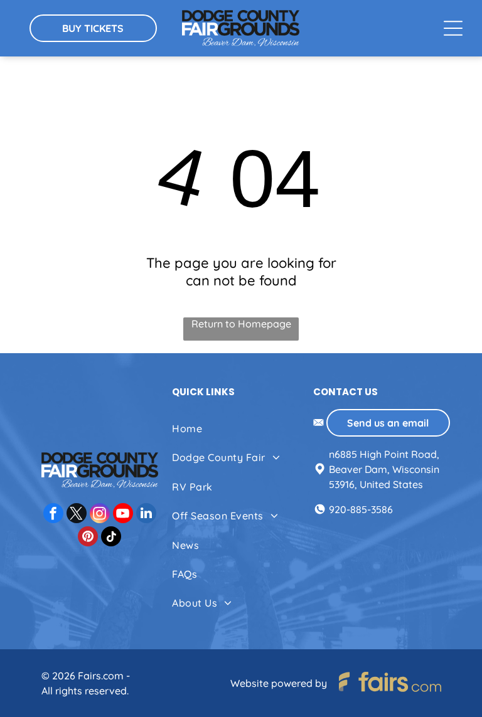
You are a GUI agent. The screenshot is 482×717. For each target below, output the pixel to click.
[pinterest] (88, 538)
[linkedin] (146, 514)
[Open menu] (453, 28)
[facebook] (53, 514)
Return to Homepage (241, 323)
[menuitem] (240, 428)
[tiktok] (111, 538)
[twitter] (77, 514)
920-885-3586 (361, 509)
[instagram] (100, 514)
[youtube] (123, 514)
